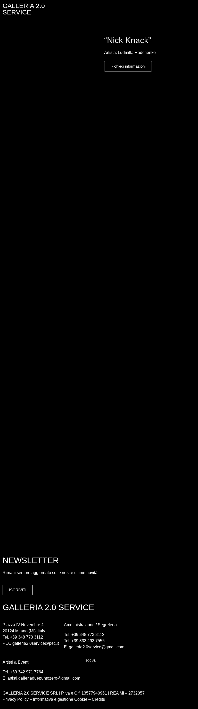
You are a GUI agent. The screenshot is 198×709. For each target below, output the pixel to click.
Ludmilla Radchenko (137, 52)
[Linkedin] (120, 673)
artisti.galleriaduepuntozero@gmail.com (43, 678)
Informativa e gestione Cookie (59, 699)
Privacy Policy (16, 699)
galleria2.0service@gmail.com (96, 647)
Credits (98, 699)
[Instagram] (106, 673)
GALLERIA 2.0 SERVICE (24, 9)
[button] (135, 8)
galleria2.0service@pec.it (35, 643)
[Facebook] (91, 673)
